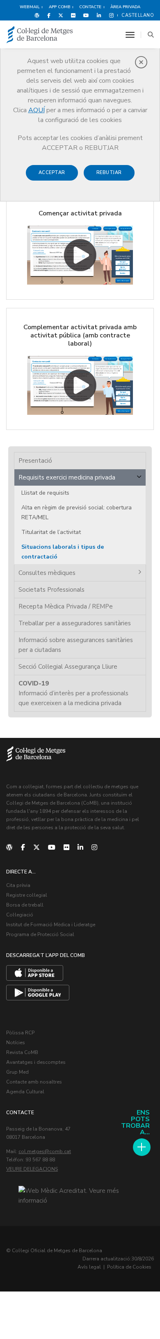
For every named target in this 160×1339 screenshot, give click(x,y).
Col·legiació (19, 915)
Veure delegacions (32, 1169)
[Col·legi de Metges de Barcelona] (39, 35)
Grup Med (17, 1072)
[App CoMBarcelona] (34, 973)
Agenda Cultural (25, 1091)
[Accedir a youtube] (86, 15)
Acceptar (52, 173)
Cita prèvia (18, 885)
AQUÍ (36, 110)
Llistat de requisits (45, 493)
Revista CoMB (22, 1052)
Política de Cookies (129, 1267)
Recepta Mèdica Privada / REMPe (65, 606)
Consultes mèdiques (46, 573)
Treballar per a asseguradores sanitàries (74, 623)
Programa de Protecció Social (40, 934)
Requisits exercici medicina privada (66, 477)
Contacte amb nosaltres (34, 1082)
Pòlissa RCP (20, 1032)
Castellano (137, 15)
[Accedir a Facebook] (49, 15)
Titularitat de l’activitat (51, 532)
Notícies (15, 1042)
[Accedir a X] (60, 15)
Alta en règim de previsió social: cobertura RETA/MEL (76, 512)
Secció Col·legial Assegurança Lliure (67, 667)
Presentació (35, 461)
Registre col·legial (26, 895)
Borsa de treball (24, 905)
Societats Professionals (51, 590)
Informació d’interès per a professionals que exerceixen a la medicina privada (73, 693)
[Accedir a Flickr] (73, 15)
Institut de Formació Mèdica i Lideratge (50, 924)
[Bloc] (37, 15)
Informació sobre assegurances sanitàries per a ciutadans (75, 645)
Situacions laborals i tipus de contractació (62, 552)
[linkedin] (80, 847)
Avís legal (89, 1267)
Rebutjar (109, 173)
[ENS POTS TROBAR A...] (142, 1147)
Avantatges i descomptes (36, 1062)
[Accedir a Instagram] (110, 15)
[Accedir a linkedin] (99, 15)
